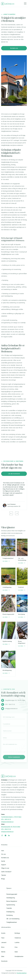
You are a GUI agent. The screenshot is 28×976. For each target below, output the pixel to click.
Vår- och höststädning (12, 918)
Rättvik (3, 952)
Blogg (3, 878)
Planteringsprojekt (11, 894)
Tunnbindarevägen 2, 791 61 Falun (11, 817)
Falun (2, 938)
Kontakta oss (5, 857)
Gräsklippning (10, 911)
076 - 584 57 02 (6, 829)
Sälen (16, 952)
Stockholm (4, 961)
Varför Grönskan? (6, 871)
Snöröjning (9, 915)
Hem (2, 850)
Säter (2, 956)
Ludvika (17, 942)
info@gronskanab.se (7, 822)
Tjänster (3, 875)
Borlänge (17, 933)
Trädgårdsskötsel (11, 922)
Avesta (3, 933)
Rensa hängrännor (11, 901)
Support (3, 864)
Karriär (3, 861)
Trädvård (9, 908)
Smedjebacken (19, 956)
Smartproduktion (22, 973)
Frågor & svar (5, 868)
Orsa (16, 947)
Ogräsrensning (10, 905)
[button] (25, 3)
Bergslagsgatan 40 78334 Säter (10, 826)
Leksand (3, 942)
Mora (2, 947)
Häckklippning (10, 897)
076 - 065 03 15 (6, 819)
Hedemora (18, 938)
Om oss (3, 854)
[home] (7, 3)
